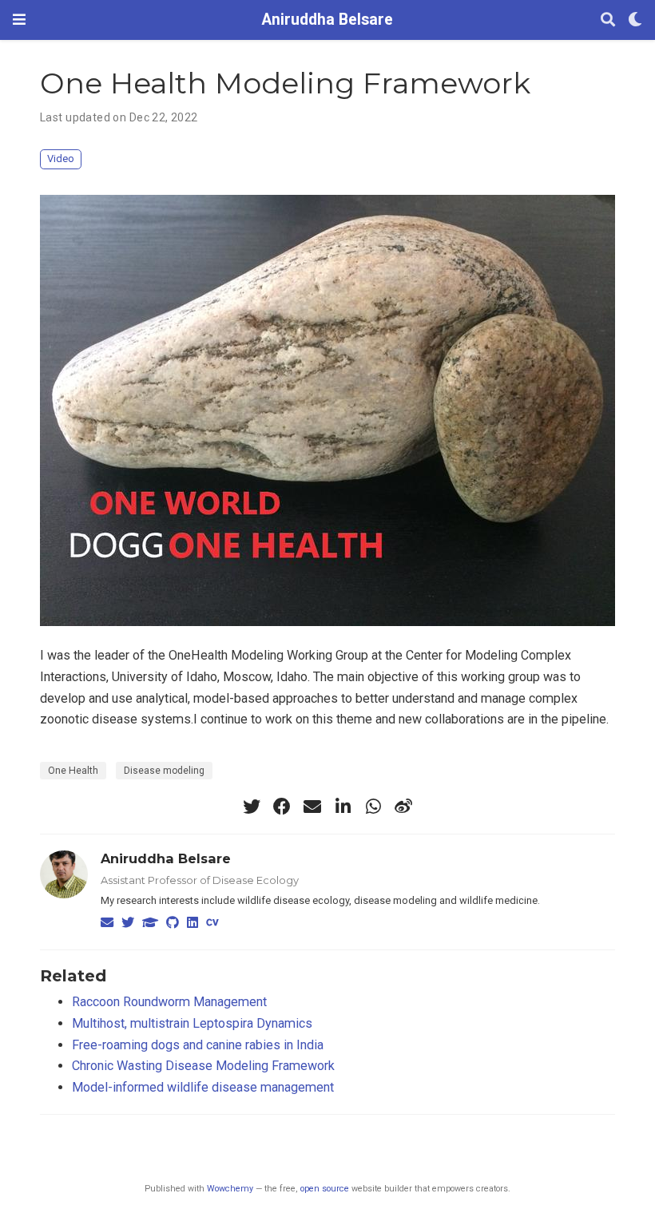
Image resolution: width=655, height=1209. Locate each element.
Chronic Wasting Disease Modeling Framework (203, 1065)
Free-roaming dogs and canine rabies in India (198, 1044)
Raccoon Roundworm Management (169, 1001)
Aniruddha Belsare (327, 19)
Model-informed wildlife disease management (203, 1087)
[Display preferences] (635, 20)
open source (324, 1188)
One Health (73, 770)
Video (60, 159)
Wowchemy (230, 1188)
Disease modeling (164, 770)
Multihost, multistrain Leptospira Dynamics (192, 1023)
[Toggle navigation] (19, 19)
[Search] (608, 20)
